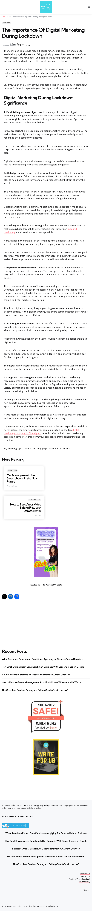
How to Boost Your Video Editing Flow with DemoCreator (25, 508)
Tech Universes (18, 44)
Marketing (6, 22)
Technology (12, 470)
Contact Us (85, 876)
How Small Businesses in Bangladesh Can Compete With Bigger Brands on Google (43, 666)
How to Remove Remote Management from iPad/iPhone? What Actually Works (41, 682)
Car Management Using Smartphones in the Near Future (22, 478)
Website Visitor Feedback (79, 879)
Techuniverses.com (18, 805)
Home (4, 17)
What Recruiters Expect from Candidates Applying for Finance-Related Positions (42, 659)
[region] (60, 893)
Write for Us (85, 873)
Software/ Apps (34, 499)
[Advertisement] (46, 622)
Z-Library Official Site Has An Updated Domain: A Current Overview (36, 674)
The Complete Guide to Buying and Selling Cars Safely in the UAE (35, 690)
